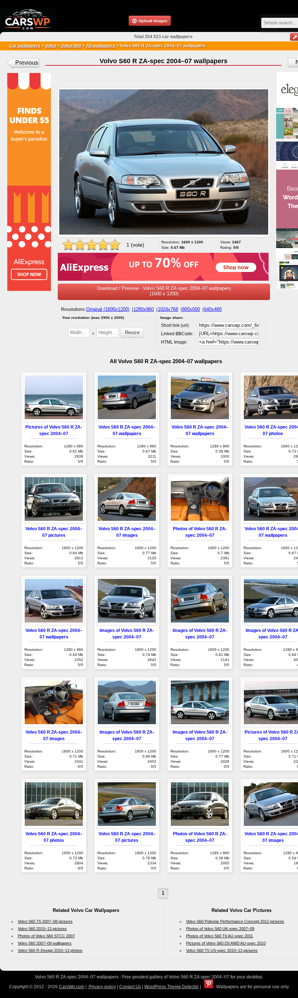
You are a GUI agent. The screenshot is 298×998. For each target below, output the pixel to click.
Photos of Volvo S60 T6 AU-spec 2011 (219, 936)
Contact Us (130, 986)
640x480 (213, 309)
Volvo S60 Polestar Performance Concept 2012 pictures (235, 921)
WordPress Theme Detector (171, 986)
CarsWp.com (71, 986)
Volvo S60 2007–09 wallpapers (45, 943)
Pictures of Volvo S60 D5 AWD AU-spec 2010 (226, 943)
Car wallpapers (24, 45)
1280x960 (143, 309)
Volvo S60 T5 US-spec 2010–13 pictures (222, 950)
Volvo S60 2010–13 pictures (42, 928)
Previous (26, 63)
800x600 (191, 309)
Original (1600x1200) (107, 309)
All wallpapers (100, 45)
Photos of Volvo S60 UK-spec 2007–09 (220, 928)
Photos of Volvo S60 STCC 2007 (46, 936)
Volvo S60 (70, 45)
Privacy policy (102, 986)
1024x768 (168, 309)
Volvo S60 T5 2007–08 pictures (45, 921)
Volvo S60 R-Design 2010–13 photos (50, 950)
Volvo (50, 45)
